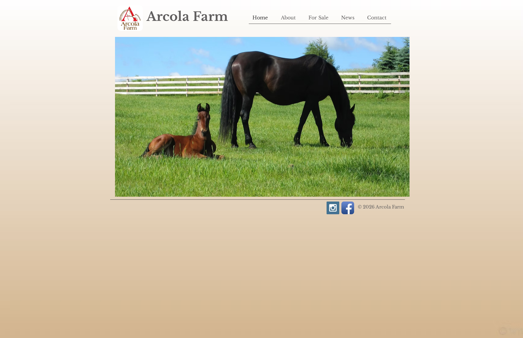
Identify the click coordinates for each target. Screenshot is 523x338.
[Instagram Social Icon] (333, 208)
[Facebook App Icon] (347, 208)
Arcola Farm (187, 16)
